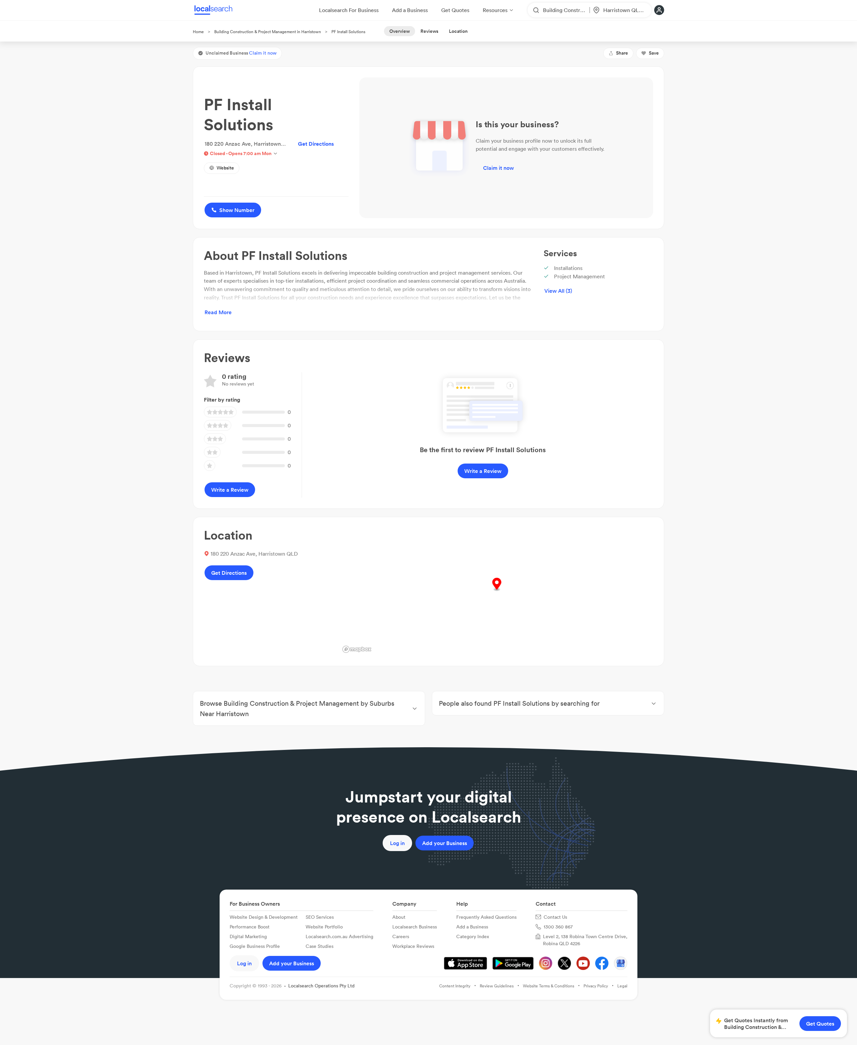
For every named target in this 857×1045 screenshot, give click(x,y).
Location (458, 31)
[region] (496, 591)
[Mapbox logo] (357, 649)
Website (225, 168)
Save (654, 53)
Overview (399, 31)
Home (198, 31)
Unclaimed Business (241, 53)
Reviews (429, 31)
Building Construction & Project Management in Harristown (267, 31)
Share (622, 53)
